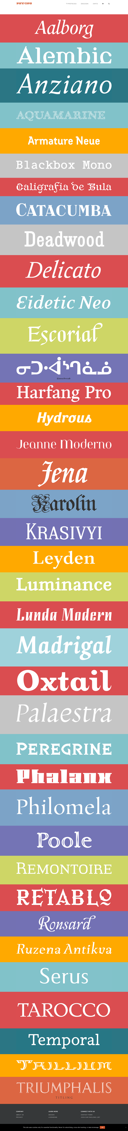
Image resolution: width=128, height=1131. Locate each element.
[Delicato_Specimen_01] (64, 257)
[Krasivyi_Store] (64, 520)
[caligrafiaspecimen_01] (64, 180)
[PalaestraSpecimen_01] (64, 698)
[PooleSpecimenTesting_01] (64, 828)
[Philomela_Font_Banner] (64, 792)
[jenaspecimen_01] (64, 461)
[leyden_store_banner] (64, 550)
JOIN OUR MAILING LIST (90, 1117)
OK (102, 1127)
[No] (126, 1127)
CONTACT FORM (86, 1114)
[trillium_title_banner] (64, 1059)
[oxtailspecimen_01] (64, 669)
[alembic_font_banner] (64, 45)
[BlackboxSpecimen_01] (64, 156)
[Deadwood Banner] (64, 227)
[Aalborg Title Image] (64, 17)
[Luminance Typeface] (64, 575)
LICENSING (53, 1117)
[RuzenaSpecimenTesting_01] (64, 939)
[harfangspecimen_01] (64, 385)
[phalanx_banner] (64, 767)
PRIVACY (19, 1117)
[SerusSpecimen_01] (64, 965)
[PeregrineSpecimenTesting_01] (64, 736)
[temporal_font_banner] (64, 1031)
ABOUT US (20, 1114)
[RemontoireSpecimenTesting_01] (64, 858)
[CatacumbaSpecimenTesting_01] (64, 198)
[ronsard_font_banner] (64, 913)
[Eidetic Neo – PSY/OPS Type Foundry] (64, 290)
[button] (109, 3)
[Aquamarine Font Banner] (60, 110)
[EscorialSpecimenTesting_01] (64, 320)
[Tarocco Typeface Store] (64, 994)
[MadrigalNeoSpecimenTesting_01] (64, 631)
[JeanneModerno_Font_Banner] (64, 436)
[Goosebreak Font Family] (64, 356)
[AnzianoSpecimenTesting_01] (64, 71)
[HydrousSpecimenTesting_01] (64, 407)
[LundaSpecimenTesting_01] (64, 604)
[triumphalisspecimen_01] (64, 1079)
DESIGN (52, 1114)
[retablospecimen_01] (64, 887)
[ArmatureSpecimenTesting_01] (64, 131)
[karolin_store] (64, 492)
